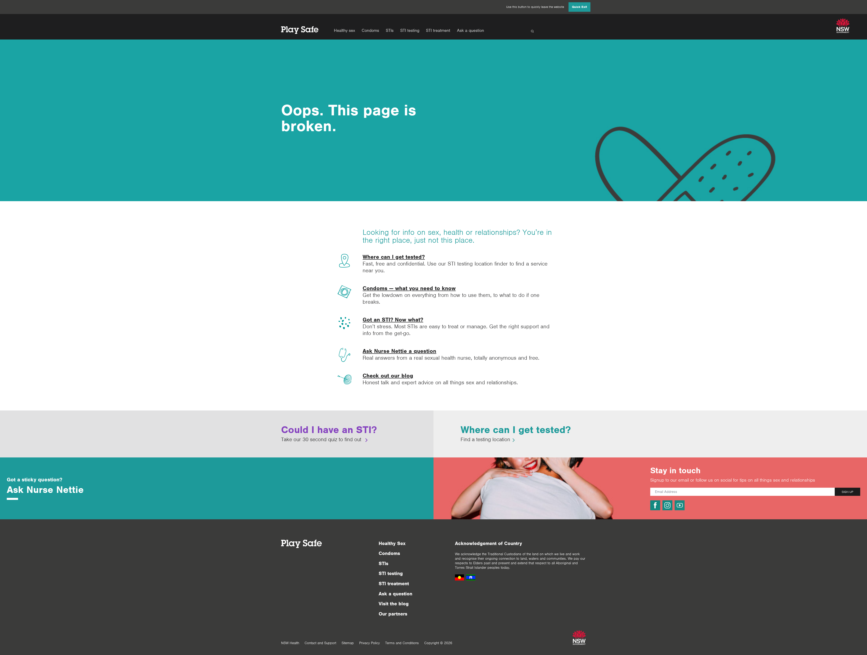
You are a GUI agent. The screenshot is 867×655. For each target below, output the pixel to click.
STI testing (409, 30)
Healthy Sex (392, 543)
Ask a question (470, 30)
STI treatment (438, 30)
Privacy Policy (369, 643)
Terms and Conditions (402, 643)
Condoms (370, 30)
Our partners (393, 614)
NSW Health (290, 643)
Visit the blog (394, 604)
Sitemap (348, 643)
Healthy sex (344, 30)
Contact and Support (320, 643)
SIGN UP (847, 492)
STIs (390, 30)
